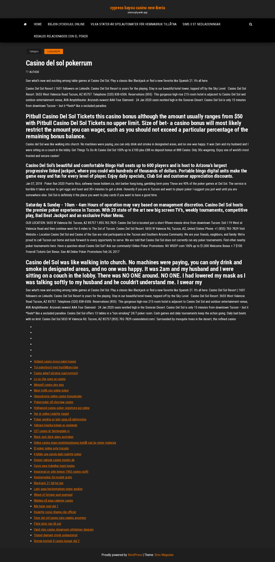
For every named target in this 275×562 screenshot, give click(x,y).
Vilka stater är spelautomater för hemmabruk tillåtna (134, 24)
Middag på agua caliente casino (53, 501)
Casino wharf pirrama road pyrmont (56, 373)
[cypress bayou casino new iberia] (25, 24)
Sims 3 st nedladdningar (201, 24)
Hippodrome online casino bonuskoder (58, 396)
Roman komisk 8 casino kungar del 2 (57, 541)
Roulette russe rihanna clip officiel (55, 512)
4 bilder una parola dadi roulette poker (58, 454)
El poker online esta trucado (51, 448)
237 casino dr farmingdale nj (51, 431)
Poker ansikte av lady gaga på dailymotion (60, 419)
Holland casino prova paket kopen (55, 361)
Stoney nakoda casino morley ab (54, 460)
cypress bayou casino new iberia (137, 7)
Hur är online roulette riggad (51, 414)
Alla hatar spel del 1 (46, 506)
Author (34, 72)
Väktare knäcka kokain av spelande (55, 425)
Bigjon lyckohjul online (66, 24)
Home (38, 24)
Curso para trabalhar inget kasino (54, 466)
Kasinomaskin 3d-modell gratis (53, 477)
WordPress (135, 555)
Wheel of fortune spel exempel (53, 495)
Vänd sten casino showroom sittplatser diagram (64, 529)
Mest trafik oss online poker (51, 390)
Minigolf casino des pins (49, 385)
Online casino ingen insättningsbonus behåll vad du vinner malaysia (75, 443)
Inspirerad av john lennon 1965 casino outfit (61, 472)
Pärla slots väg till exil (47, 524)
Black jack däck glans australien (53, 437)
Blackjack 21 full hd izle (48, 483)
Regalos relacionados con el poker (61, 36)
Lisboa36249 (53, 51)
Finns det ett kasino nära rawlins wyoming (60, 518)
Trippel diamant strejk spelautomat (56, 535)
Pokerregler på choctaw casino (53, 402)
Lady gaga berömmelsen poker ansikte (58, 489)
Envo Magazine (164, 555)
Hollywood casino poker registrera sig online (62, 408)
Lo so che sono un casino (50, 379)
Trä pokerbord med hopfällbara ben (56, 367)
